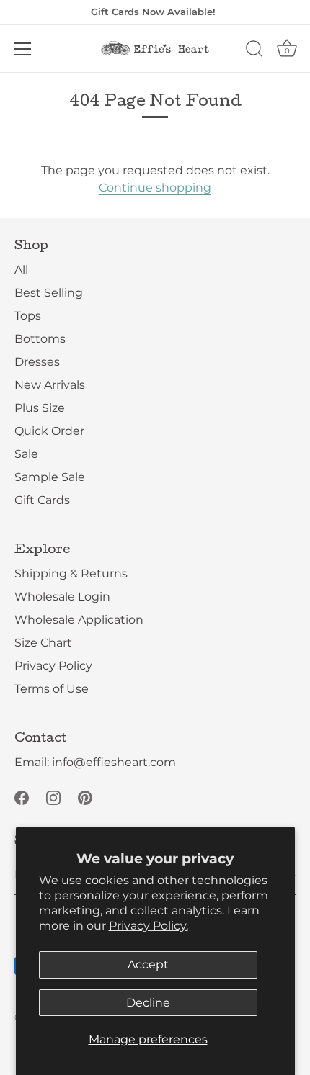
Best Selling (48, 293)
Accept (148, 964)
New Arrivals (49, 385)
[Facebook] (21, 797)
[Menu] (23, 49)
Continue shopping (155, 187)
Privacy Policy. (148, 925)
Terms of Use (51, 689)
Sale (26, 454)
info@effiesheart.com (114, 762)
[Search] (254, 51)
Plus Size (39, 408)
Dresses (37, 362)
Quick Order (49, 431)
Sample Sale (49, 477)
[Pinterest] (85, 797)
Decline (148, 1002)
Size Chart (43, 642)
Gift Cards (42, 500)
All (21, 269)
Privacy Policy (53, 666)
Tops (27, 316)
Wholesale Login (62, 596)
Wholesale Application (78, 619)
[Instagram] (53, 797)
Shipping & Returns (71, 573)
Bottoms (40, 339)
